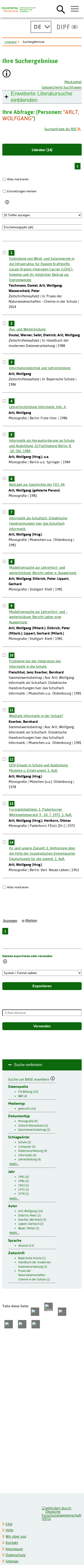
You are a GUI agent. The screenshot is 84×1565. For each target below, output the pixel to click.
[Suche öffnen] (61, 9)
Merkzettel (73, 82)
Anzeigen (10, 921)
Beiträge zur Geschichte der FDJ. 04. (37, 484)
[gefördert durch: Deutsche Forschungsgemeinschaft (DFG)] (61, 1513)
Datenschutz (16, 1555)
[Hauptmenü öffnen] (75, 9)
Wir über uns (16, 1536)
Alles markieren (17, 179)
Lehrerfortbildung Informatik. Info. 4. (37, 407)
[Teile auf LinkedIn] (8, 1324)
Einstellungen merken (21, 191)
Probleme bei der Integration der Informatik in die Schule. (35, 663)
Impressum (14, 1549)
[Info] (7, 202)
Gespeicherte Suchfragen (62, 87)
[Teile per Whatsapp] (62, 1312)
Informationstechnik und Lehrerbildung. (40, 368)
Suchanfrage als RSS (60, 129)
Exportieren (42, 986)
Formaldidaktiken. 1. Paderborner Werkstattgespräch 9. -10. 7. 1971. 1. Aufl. (40, 812)
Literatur (11, 42)
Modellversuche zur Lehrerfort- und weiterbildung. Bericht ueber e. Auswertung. (43, 570)
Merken (31, 920)
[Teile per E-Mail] (22, 1324)
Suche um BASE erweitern (29, 1078)
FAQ (9, 1524)
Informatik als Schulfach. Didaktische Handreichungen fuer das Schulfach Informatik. (38, 523)
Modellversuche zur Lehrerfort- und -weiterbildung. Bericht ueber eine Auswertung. (38, 617)
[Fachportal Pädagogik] (18, 9)
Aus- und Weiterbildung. (27, 329)
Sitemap (12, 1561)
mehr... (14, 1164)
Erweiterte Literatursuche (41, 96)
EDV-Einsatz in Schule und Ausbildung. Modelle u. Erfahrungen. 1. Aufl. (38, 767)
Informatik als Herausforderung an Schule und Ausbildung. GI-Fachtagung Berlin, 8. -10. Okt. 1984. (41, 445)
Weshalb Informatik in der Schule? (36, 716)
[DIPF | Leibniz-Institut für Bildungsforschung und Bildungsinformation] (67, 26)
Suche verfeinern (28, 1065)
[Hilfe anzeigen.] (6, 74)
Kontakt (12, 1543)
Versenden (42, 1026)
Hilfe (9, 1530)
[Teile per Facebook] (35, 1312)
